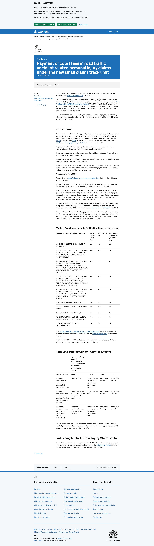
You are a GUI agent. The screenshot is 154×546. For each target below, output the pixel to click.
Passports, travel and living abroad (76, 509)
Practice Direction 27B (75, 96)
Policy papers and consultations (104, 505)
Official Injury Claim (104, 445)
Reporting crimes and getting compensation (69, 36)
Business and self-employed (44, 497)
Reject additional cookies (67, 24)
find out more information (101, 208)
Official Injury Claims (99, 334)
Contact (76, 529)
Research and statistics (101, 501)
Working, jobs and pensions (73, 517)
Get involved (97, 517)
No (68, 467)
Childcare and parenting (43, 501)
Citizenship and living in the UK (45, 505)
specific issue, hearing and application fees (83, 178)
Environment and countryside (74, 497)
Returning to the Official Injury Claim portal (43, 99)
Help (36, 529)
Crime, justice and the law (43, 509)
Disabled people (40, 513)
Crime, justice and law (47, 36)
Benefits (37, 489)
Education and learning (72, 489)
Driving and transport (42, 517)
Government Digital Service (69, 532)
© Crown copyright (113, 540)
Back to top (39, 453)
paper (74, 141)
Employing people (70, 493)
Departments (98, 489)
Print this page (42, 105)
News (95, 493)
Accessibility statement (62, 529)
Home (36, 36)
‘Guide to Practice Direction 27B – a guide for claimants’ (79, 331)
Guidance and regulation (102, 497)
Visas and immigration (71, 513)
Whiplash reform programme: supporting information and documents (58, 39)
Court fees (37, 96)
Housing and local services (73, 501)
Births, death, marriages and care (46, 493)
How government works (101, 513)
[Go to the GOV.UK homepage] (41, 31)
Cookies (49, 529)
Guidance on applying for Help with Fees (71, 143)
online (58, 141)
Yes (57, 467)
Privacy (42, 529)
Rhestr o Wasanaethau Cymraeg (46, 532)
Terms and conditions (88, 529)
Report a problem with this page (106, 467)
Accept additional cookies (44, 24)
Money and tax (69, 505)
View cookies (83, 24)
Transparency (98, 509)
